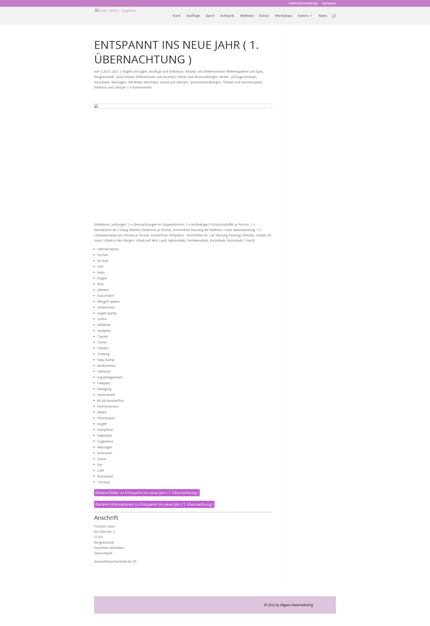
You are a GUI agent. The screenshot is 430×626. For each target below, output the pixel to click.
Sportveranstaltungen (205, 82)
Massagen (118, 82)
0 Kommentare (141, 87)
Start (176, 16)
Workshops (283, 16)
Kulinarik (227, 16)
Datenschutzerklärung (303, 3)
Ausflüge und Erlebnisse (166, 71)
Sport (210, 16)
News (323, 16)
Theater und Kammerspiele (242, 82)
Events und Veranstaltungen (197, 77)
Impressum (329, 3)
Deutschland (125, 77)
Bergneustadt (104, 77)
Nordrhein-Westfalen (143, 82)
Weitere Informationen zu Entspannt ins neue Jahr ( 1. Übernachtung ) (154, 504)
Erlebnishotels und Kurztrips (155, 77)
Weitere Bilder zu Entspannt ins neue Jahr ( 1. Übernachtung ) (147, 492)
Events (303, 16)
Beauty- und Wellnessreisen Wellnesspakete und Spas (224, 71)
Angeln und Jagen (134, 71)
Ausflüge (193, 16)
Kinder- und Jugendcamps (237, 77)
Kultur (264, 16)
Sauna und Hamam (174, 82)
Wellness (247, 16)
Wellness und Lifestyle (110, 87)
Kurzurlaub (102, 82)
